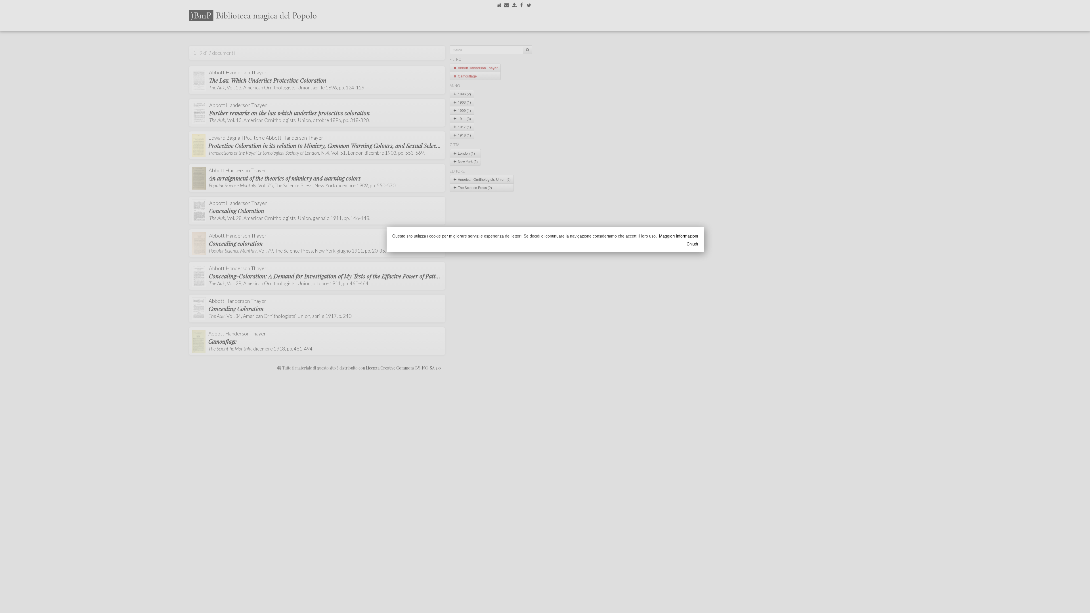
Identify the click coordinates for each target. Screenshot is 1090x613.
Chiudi (692, 244)
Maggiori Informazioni (678, 236)
